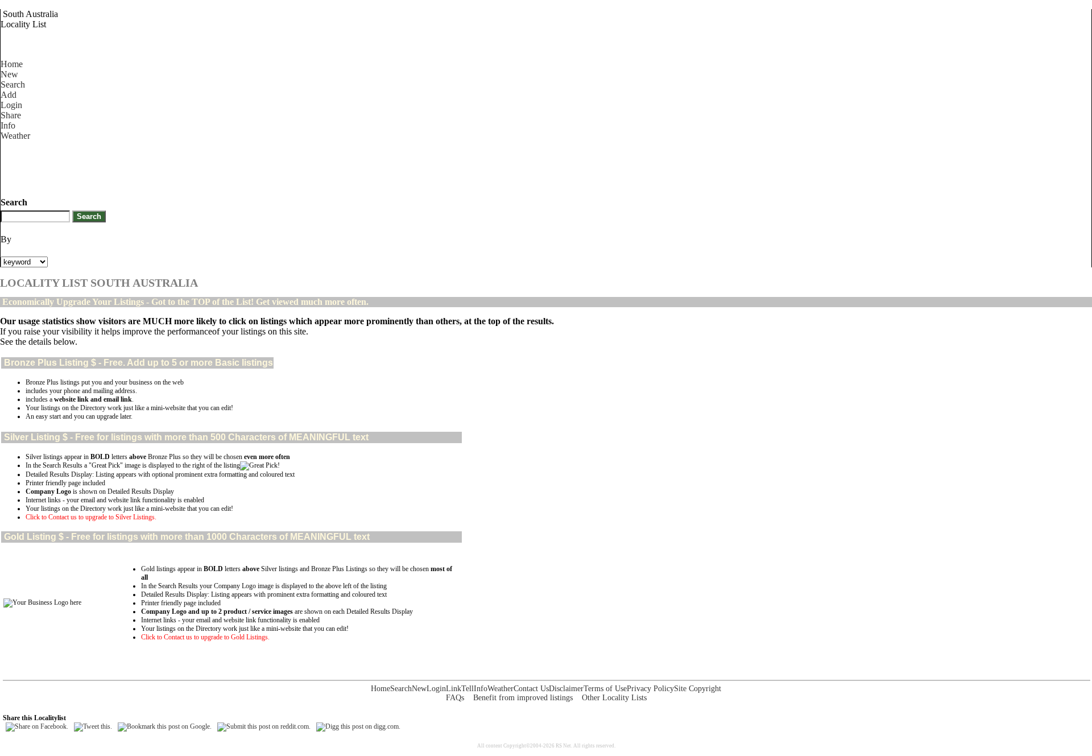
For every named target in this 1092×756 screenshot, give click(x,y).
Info (8, 125)
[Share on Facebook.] (37, 726)
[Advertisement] (208, 166)
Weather (15, 136)
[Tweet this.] (93, 726)
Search (13, 84)
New (9, 74)
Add (8, 95)
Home (12, 64)
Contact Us (531, 688)
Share (11, 115)
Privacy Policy (650, 688)
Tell (467, 688)
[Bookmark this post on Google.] (164, 726)
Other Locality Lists (614, 697)
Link (453, 688)
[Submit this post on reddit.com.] (263, 726)
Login (11, 105)
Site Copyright (697, 688)
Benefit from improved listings (523, 697)
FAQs (455, 697)
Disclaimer (566, 688)
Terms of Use (605, 688)
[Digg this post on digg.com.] (358, 726)
